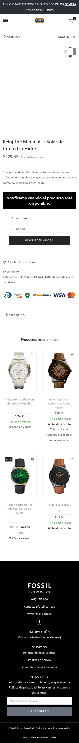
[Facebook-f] (39, 621)
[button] (20, 262)
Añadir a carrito (21, 427)
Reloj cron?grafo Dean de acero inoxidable (20, 401)
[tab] (39, 315)
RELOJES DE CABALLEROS (34, 277)
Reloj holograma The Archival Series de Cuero (20, 509)
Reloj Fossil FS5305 (59, 505)
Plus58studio (48, 737)
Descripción (15, 314)
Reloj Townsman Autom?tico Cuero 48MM (59, 403)
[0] (71, 20)
